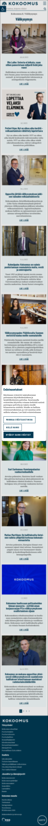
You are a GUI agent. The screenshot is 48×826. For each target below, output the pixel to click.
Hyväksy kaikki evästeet (18, 435)
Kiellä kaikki (12, 427)
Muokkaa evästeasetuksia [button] (19, 419)
